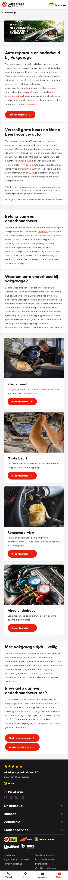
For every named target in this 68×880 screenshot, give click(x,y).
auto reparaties (29, 103)
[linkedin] (22, 797)
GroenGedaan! (46, 839)
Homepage (10, 13)
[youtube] (11, 797)
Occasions (42, 877)
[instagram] (16, 797)
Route (25, 877)
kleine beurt (29, 168)
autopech (43, 231)
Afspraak (8, 877)
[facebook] (5, 797)
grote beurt (33, 91)
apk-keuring (27, 160)
